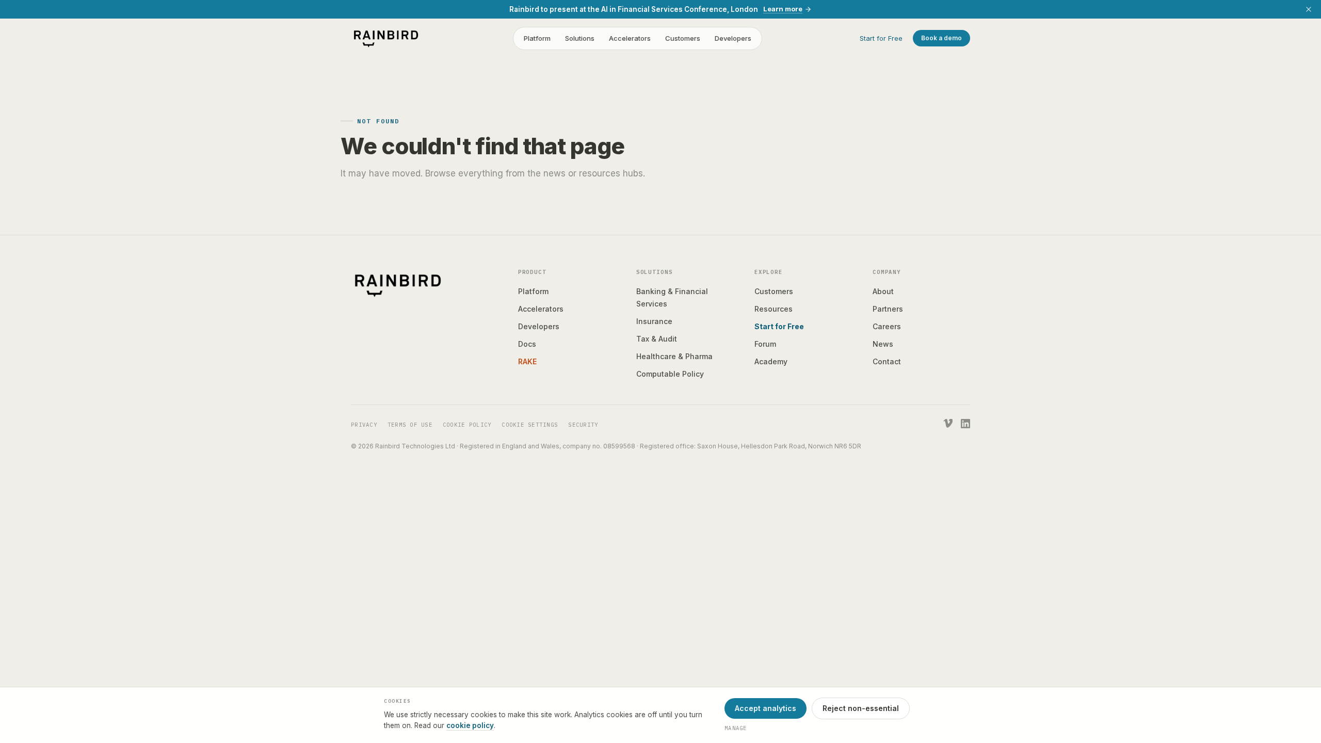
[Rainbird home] (386, 38)
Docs (527, 344)
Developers (733, 38)
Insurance (654, 321)
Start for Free (881, 38)
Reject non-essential (861, 708)
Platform (537, 38)
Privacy (364, 424)
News (883, 344)
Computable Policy (670, 373)
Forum (765, 344)
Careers (887, 326)
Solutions (579, 38)
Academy (770, 361)
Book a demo (941, 38)
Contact (887, 361)
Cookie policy (467, 424)
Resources (773, 308)
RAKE (527, 361)
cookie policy (470, 725)
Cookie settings (530, 424)
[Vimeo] (948, 423)
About (883, 291)
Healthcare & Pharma (674, 356)
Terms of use (410, 424)
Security (583, 424)
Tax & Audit (656, 338)
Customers (682, 38)
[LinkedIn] (965, 423)
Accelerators (630, 38)
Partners (888, 308)
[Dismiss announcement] (1308, 9)
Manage (735, 728)
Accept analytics (765, 708)
